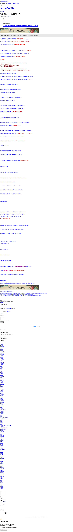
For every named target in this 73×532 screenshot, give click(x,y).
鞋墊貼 (1, 398)
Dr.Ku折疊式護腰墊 (4, 417)
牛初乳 (1, 404)
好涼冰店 (2, 353)
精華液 (1, 478)
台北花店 (2, 439)
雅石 (1, 415)
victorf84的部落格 (7, 8)
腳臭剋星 (2, 346)
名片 (3, 21)
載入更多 (2, 315)
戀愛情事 (8, 311)
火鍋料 (1, 373)
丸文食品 (2, 362)
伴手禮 (1, 367)
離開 (6, 529)
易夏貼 (1, 355)
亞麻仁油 (2, 402)
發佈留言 (2, 322)
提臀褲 (1, 488)
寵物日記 (9, 16)
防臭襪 (1, 350)
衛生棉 (1, 470)
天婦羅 (1, 372)
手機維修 (2, 468)
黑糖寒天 (2, 426)
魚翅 (1, 377)
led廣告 (1, 452)
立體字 (1, 445)
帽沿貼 (1, 345)
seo (1, 475)
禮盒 (1, 366)
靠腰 (1, 420)
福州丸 (1, 375)
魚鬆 (1, 368)
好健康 (1, 399)
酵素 (1, 407)
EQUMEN (2, 487)
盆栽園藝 (2, 413)
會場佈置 (2, 437)
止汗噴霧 (2, 359)
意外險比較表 (3, 409)
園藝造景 (2, 412)
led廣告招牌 (2, 449)
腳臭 (1, 348)
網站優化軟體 (3, 429)
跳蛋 (1, 466)
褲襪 (1, 457)
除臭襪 (1, 349)
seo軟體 (1, 430)
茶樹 (1, 480)
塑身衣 (1, 485)
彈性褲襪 (2, 458)
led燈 (1, 450)
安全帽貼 (2, 354)
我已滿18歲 (2, 529)
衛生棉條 (2, 471)
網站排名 (2, 431)
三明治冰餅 (2, 351)
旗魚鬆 (1, 364)
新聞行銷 (2, 476)
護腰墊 (1, 422)
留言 (10, 308)
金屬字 (1, 448)
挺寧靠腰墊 (2, 418)
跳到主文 (2, 11)
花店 (1, 434)
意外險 (1, 408)
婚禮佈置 (2, 436)
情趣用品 (2, 463)
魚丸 (1, 371)
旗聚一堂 (2, 363)
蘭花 (1, 416)
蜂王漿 (1, 403)
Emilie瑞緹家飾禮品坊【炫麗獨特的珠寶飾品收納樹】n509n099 (20, 26)
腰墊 (1, 421)
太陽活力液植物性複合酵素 (5, 425)
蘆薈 (1, 477)
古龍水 (1, 482)
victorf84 (1, 302)
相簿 (3, 18)
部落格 (4, 20)
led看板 (1, 454)
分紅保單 (2, 411)
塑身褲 (1, 486)
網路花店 (2, 435)
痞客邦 (7, 308)
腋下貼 (1, 357)
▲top (1, 313)
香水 (1, 481)
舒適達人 (2, 472)
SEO (1, 432)
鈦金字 (1, 453)
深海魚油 (2, 406)
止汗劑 (1, 358)
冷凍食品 (2, 376)
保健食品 (2, 400)
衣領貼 (1, 344)
